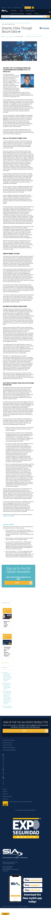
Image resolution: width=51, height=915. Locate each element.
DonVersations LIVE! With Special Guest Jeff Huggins (7, 651)
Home (3, 23)
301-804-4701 (8, 868)
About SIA (9, 7)
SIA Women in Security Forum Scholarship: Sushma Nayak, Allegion (7, 686)
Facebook (3, 758)
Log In (23, 5)
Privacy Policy (20, 906)
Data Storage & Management (24, 23)
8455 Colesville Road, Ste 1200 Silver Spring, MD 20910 (10, 862)
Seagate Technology (8, 516)
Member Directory (17, 7)
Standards (29, 13)
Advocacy (36, 13)
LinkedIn (3, 773)
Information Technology (13, 23)
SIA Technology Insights (37, 36)
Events (21, 10)
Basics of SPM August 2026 (7, 624)
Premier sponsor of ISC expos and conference (33, 8)
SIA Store (4, 7)
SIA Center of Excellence (9, 740)
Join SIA (27, 7)
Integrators (28, 36)
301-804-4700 (9, 866)
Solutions (6, 23)
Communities (14, 10)
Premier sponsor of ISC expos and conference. (20, 801)
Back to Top (44, 907)
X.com (3, 765)
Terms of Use (26, 906)
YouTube (3, 781)
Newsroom (5, 799)
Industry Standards (7, 745)
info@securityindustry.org (12, 869)
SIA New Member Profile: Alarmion (7, 707)
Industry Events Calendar (9, 747)
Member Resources (30, 10)
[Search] (49, 12)
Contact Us (5, 871)
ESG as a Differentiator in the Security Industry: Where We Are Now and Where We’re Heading (7, 677)
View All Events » (5, 662)
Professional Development (17, 13)
